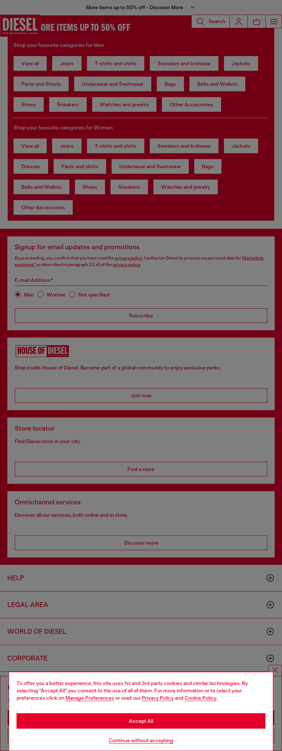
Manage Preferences (89, 698)
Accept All (141, 721)
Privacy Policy (158, 698)
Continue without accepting (141, 740)
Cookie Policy (200, 698)
